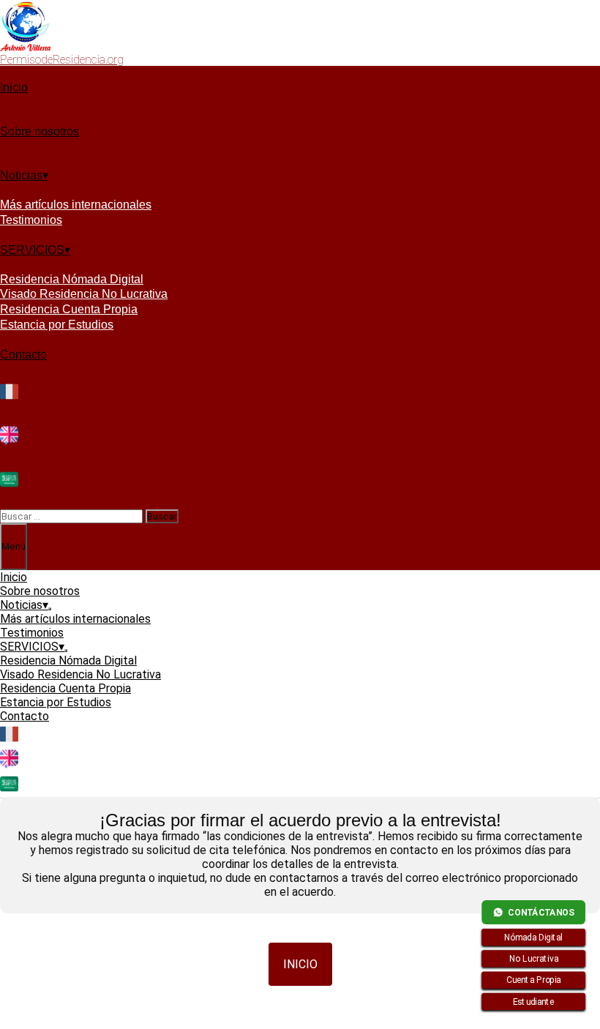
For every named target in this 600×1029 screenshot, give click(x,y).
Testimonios (31, 220)
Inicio (14, 87)
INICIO (300, 964)
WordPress (328, 1022)
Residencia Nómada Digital (71, 279)
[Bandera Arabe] (9, 486)
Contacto (23, 354)
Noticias (21, 175)
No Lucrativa (533, 959)
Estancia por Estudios (56, 324)
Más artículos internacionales (75, 204)
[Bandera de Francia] (9, 398)
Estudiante (534, 1001)
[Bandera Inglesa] (9, 442)
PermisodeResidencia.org (62, 60)
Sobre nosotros (39, 131)
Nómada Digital (533, 937)
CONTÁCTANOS (541, 912)
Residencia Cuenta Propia (69, 309)
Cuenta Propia (533, 980)
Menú (13, 546)
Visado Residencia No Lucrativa (84, 294)
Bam (380, 1022)
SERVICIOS (32, 250)
